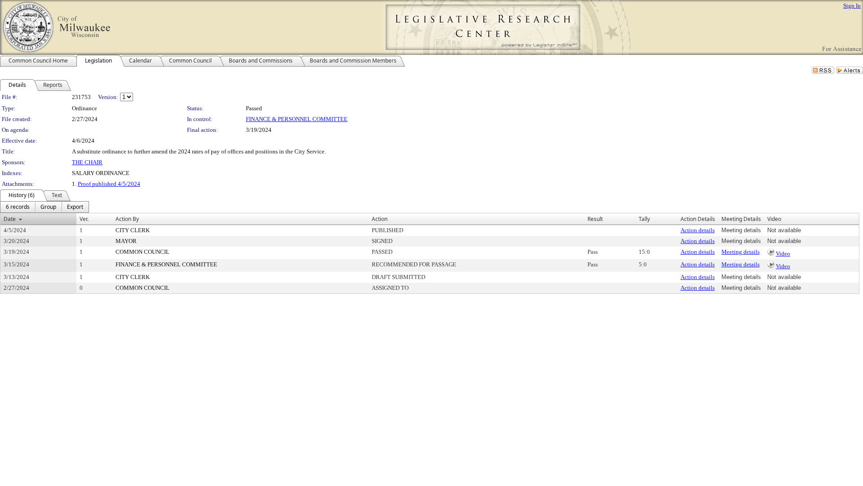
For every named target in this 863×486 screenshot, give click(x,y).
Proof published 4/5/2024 (109, 183)
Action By (127, 219)
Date (10, 219)
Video (783, 253)
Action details (698, 230)
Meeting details (740, 251)
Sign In (852, 5)
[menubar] (44, 207)
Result (595, 219)
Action (379, 219)
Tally (644, 219)
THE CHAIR (87, 162)
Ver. (84, 219)
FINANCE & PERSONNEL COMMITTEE (296, 119)
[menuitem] (17, 207)
